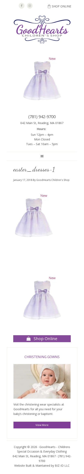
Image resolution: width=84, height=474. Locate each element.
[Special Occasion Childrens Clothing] (42, 382)
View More (42, 425)
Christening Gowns (42, 357)
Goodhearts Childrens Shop (42, 29)
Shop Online (61, 6)
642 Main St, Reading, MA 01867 (41, 123)
